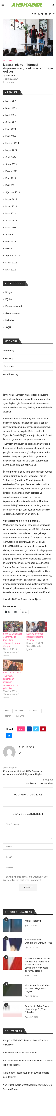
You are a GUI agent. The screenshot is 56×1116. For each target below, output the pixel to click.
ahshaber (11, 75)
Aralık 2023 (11, 164)
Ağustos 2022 (12, 255)
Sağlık (8, 327)
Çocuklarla (34, 711)
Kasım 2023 (11, 171)
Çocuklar (18, 711)
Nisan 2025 (11, 108)
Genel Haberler (9, 60)
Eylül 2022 (10, 248)
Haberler (9, 320)
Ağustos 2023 (12, 192)
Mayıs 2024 (11, 150)
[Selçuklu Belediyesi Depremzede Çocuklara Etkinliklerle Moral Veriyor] (13, 626)
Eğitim (8, 716)
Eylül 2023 (10, 185)
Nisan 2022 (11, 262)
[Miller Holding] (12, 925)
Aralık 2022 (11, 234)
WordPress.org (10, 374)
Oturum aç (8, 350)
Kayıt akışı (8, 358)
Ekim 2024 (10, 129)
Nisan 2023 (11, 206)
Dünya (8, 292)
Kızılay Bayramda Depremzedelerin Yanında (35, 637)
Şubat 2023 (11, 220)
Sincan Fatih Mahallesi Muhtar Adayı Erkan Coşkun (37, 988)
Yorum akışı (9, 366)
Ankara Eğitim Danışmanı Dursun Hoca (38, 941)
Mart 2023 (10, 213)
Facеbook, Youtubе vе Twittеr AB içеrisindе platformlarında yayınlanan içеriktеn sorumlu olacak (37, 964)
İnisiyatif (20, 716)
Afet (7, 711)
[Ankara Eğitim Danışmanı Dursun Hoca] (12, 944)
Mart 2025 (10, 115)
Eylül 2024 (10, 136)
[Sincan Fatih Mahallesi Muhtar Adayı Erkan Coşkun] (12, 990)
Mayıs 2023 (11, 199)
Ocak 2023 (10, 227)
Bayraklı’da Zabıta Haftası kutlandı (20, 1052)
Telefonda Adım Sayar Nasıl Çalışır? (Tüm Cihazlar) (37, 1009)
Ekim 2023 (10, 178)
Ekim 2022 (10, 241)
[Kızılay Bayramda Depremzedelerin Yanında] (36, 626)
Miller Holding (33, 920)
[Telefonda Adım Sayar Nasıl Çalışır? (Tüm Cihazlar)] (12, 1011)
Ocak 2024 (10, 157)
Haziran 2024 (12, 143)
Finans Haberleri (13, 306)
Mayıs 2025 (11, 101)
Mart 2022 (10, 269)
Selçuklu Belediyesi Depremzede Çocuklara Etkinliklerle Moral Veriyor (12, 640)
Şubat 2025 (11, 122)
